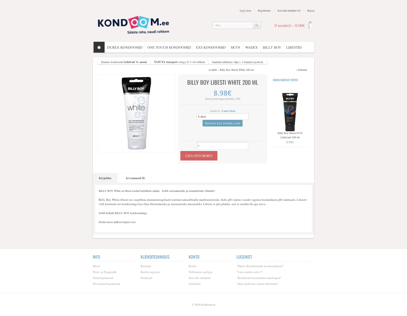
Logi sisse (245, 10)
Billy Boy (272, 47)
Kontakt (146, 266)
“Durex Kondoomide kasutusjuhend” (260, 266)
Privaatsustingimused (106, 284)
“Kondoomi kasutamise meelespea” (259, 278)
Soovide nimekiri (200, 278)
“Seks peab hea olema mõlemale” (257, 284)
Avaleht (212, 70)
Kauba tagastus (150, 272)
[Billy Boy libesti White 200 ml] (136, 113)
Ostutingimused (103, 278)
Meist (96, 266)
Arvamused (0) (135, 178)
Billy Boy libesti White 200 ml (237, 70)
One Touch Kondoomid (169, 47)
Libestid (294, 47)
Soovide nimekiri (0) (289, 10)
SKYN (235, 47)
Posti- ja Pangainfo (105, 272)
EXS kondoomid (211, 47)
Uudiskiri (195, 284)
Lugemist (244, 257)
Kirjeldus (105, 178)
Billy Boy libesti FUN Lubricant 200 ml (290, 135)
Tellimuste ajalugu (200, 272)
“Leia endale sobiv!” (249, 272)
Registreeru (264, 10)
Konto (193, 266)
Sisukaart (146, 278)
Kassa (310, 10)
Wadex (251, 47)
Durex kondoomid (124, 47)
